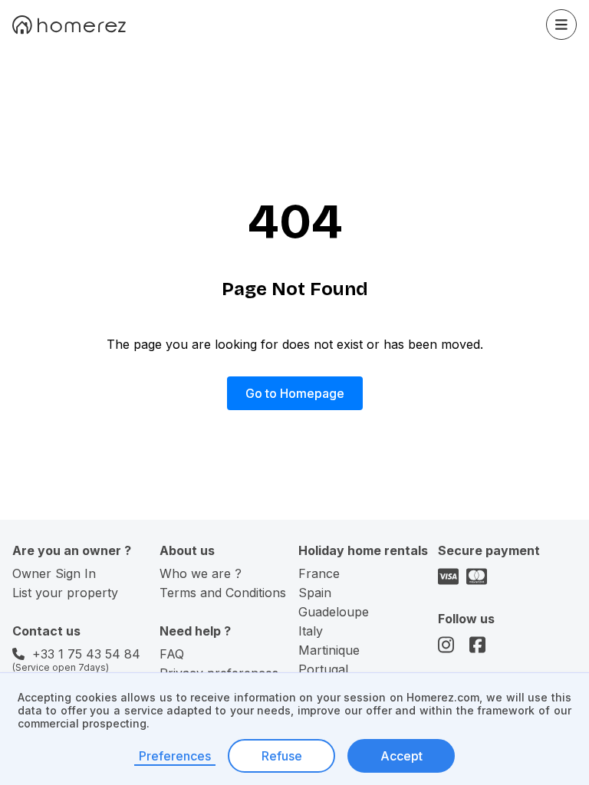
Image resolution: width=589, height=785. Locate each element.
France (319, 573)
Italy (310, 631)
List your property (65, 592)
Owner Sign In (54, 573)
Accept (401, 756)
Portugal (323, 669)
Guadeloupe (333, 611)
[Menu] (561, 24)
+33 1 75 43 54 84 (86, 654)
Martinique (329, 650)
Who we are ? (201, 573)
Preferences (175, 756)
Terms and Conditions (223, 592)
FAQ (172, 654)
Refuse (282, 756)
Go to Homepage (294, 393)
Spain (314, 592)
